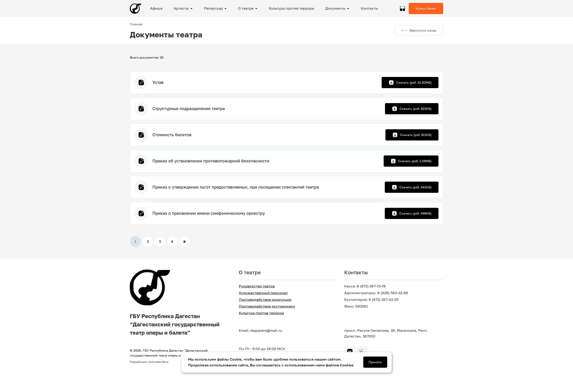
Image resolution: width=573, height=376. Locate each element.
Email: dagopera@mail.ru (260, 330)
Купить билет (426, 8)
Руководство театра (257, 286)
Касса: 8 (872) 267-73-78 (365, 286)
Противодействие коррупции (265, 299)
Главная (136, 24)
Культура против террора (261, 313)
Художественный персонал (263, 293)
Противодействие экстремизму (267, 306)
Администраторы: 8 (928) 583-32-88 (376, 293)
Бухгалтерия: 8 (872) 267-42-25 (371, 299)
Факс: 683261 (356, 306)
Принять (375, 362)
